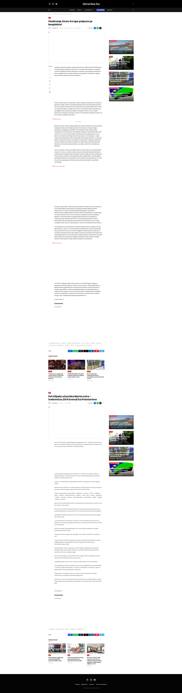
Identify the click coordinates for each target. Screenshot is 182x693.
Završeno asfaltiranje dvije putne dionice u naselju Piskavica (120, 63)
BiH (49, 17)
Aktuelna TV (89, 10)
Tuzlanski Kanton (114, 88)
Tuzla (50, 371)
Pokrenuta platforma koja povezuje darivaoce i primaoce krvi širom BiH (76, 659)
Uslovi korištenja (101, 684)
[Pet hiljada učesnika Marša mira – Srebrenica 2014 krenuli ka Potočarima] (76, 422)
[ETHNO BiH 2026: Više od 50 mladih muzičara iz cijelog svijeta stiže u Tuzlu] (76, 365)
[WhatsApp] (49, 77)
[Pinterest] (49, 84)
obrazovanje (52, 345)
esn (83, 343)
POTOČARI (72, 629)
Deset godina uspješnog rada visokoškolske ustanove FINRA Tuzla (55, 659)
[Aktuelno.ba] (91, 4)
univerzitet (88, 345)
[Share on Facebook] (95, 28)
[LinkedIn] (49, 80)
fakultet (93, 343)
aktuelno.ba (55, 28)
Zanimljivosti (113, 40)
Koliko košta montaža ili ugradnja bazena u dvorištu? (120, 49)
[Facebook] (49, 70)
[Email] (49, 91)
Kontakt (110, 10)
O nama (77, 684)
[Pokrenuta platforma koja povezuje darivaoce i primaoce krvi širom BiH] (76, 648)
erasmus (63, 343)
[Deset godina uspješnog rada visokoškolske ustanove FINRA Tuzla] (57, 648)
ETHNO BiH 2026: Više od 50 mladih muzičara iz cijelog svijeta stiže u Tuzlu (76, 375)
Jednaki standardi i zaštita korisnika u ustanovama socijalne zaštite (120, 95)
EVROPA (87, 343)
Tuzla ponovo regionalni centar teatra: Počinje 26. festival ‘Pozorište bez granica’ (56, 376)
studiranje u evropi (79, 345)
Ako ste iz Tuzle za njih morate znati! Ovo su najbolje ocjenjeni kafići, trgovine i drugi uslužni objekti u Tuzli (94, 661)
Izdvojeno (98, 343)
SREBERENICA (80, 629)
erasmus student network (74, 343)
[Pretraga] (133, 10)
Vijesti (79, 10)
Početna (72, 10)
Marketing (84, 684)
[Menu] (49, 10)
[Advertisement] (78, 89)
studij (72, 345)
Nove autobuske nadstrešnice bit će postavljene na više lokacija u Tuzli (95, 376)
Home (49, 14)
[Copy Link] (100, 28)
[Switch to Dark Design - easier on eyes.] (133, 3)
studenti (67, 345)
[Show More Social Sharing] (103, 28)
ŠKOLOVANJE (60, 345)
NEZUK (67, 629)
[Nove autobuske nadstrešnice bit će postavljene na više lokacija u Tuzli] (95, 365)
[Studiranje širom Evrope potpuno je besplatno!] (76, 47)
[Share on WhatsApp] (97, 28)
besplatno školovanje (54, 343)
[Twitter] (49, 73)
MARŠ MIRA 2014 (60, 629)
